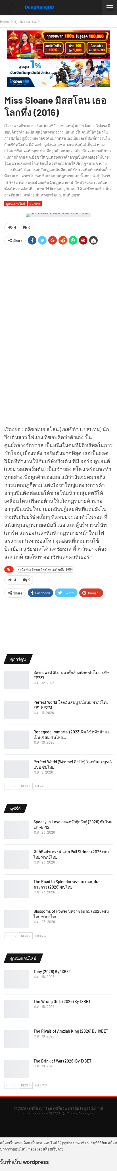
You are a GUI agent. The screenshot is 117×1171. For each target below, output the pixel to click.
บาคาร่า (79, 1143)
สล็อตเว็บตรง (10, 1143)
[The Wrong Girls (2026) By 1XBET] (16, 1009)
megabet (35, 1149)
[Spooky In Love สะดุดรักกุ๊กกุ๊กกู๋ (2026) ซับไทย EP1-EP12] (16, 830)
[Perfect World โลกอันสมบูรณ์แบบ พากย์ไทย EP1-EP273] (16, 710)
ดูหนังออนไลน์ (15, 204)
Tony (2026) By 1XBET (52, 971)
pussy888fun (97, 1143)
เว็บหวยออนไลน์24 (46, 1143)
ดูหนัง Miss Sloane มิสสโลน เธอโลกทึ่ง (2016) (45, 569)
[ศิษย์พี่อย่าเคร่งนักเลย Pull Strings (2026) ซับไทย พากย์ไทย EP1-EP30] (16, 859)
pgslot (67, 1143)
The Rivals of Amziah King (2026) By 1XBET (71, 1031)
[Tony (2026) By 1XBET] (16, 979)
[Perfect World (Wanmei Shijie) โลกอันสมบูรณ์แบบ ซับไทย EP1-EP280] (16, 769)
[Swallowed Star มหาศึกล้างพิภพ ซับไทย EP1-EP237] (16, 680)
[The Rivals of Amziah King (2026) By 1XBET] (16, 1039)
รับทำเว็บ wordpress (24, 1161)
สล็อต (25, 1143)
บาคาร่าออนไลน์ (13, 1149)
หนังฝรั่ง (35, 204)
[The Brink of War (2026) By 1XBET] (16, 1069)
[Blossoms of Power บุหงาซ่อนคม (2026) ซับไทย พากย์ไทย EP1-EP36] (16, 919)
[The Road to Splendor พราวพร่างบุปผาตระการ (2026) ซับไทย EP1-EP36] (16, 889)
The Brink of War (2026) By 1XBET (62, 1061)
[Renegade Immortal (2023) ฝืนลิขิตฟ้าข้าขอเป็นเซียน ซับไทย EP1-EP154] (16, 740)
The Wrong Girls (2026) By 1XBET (62, 1001)
